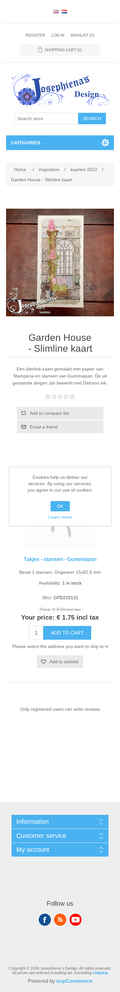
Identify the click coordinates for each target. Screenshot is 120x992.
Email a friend (44, 426)
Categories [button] (25, 142)
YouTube (75, 920)
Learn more (60, 517)
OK (60, 506)
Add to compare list (49, 413)
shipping (100, 973)
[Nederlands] (64, 11)
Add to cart (67, 633)
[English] (56, 11)
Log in (58, 35)
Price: (45, 609)
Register (35, 35)
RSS (60, 920)
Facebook (45, 920)
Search (92, 118)
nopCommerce (74, 981)
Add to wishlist (64, 661)
